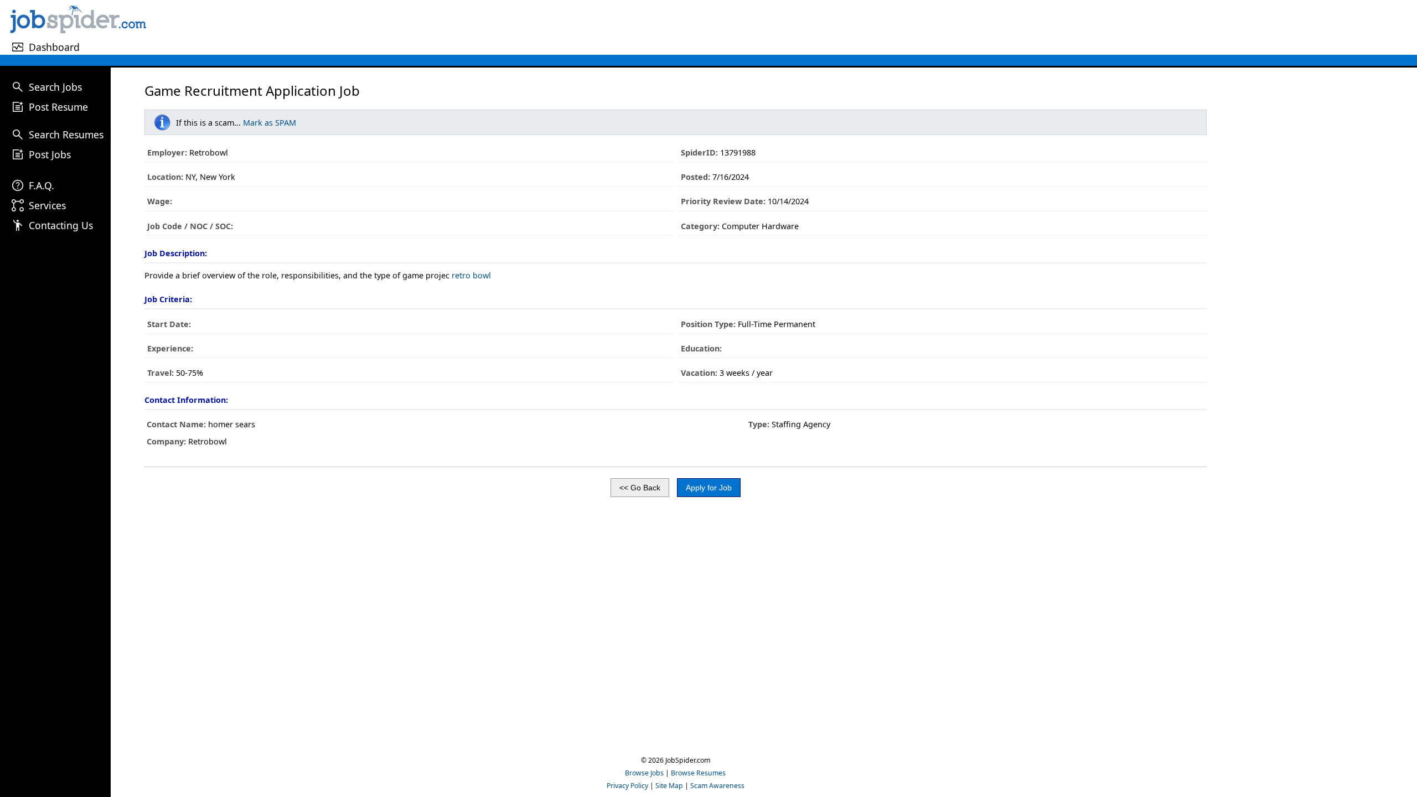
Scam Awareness (717, 785)
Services (47, 205)
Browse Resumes (698, 773)
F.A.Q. (41, 185)
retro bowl (471, 275)
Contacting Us (61, 225)
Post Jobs (50, 154)
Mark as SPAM (269, 122)
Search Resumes (66, 134)
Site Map (669, 785)
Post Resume (58, 106)
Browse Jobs (644, 773)
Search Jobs (55, 87)
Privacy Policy (627, 785)
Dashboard (54, 47)
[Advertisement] (783, 27)
